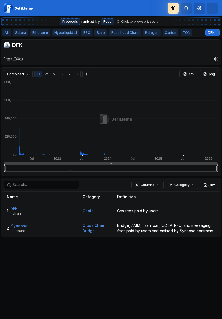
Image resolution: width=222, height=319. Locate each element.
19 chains (18, 231)
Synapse (19, 226)
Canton (170, 33)
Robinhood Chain (125, 33)
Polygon (151, 33)
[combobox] (199, 8)
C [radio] (76, 74)
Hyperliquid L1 (65, 33)
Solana (20, 33)
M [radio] (54, 74)
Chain (88, 210)
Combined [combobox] (15, 74)
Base (101, 33)
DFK (14, 208)
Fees (107, 21)
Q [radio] (62, 74)
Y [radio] (69, 74)
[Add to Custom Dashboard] (86, 74)
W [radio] (46, 74)
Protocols (70, 21)
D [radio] (38, 74)
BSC (86, 33)
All (7, 33)
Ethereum (40, 33)
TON (186, 33)
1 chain (15, 213)
